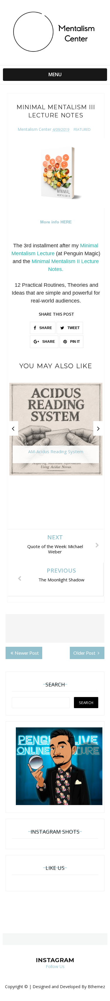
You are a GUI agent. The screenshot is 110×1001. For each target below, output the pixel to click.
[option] (56, 432)
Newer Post (27, 653)
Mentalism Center (34, 129)
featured (82, 129)
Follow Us (55, 966)
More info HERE (56, 222)
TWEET (73, 328)
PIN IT (74, 342)
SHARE (45, 328)
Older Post (84, 653)
